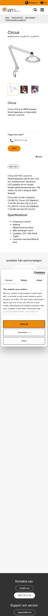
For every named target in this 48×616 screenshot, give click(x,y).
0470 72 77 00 (20, 140)
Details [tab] (24, 280)
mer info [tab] (13, 166)
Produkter (17, 17)
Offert (14, 148)
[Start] (11, 9)
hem (7, 17)
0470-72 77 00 (24, 595)
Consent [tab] (9, 280)
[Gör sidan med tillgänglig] (43, 3)
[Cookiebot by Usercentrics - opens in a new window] (34, 273)
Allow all (24, 324)
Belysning (30, 17)
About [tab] (39, 280)
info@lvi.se (24, 588)
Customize (22, 332)
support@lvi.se (24, 612)
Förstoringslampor (15, 20)
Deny (24, 341)
